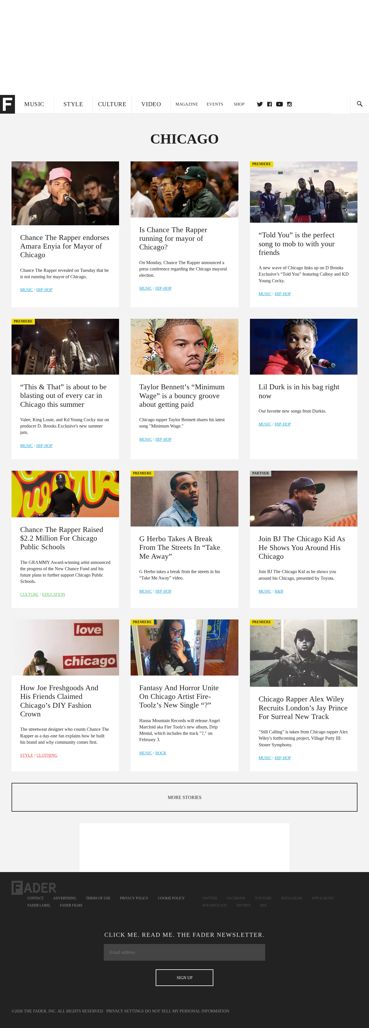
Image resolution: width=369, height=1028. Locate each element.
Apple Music (322, 898)
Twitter (260, 104)
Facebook (236, 898)
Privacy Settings (125, 1011)
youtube (279, 104)
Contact (35, 898)
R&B (279, 591)
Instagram (291, 898)
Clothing (47, 755)
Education (53, 594)
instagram (289, 104)
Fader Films (71, 905)
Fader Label (38, 905)
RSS (263, 905)
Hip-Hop (44, 290)
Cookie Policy (171, 898)
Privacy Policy (134, 898)
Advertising (64, 898)
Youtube (263, 898)
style (26, 755)
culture (29, 594)
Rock (160, 753)
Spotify (243, 905)
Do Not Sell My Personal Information (187, 1011)
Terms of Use (98, 898)
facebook (269, 104)
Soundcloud (214, 905)
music (26, 290)
